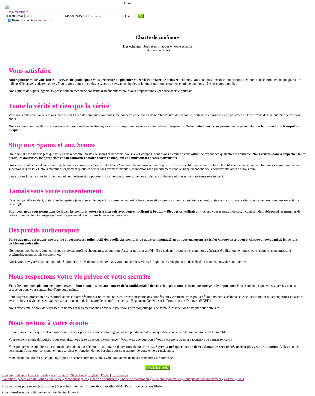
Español (62, 375)
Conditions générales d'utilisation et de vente (32, 379)
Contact (229, 379)
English (93, 375)
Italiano (20, 375)
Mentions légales (76, 379)
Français (7, 375)
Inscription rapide (157, 367)
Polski (105, 375)
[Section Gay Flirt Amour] (131, 16)
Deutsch (33, 375)
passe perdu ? (43, 20)
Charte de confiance (104, 379)
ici (78, 392)
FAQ (240, 379)
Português (48, 375)
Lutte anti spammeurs (167, 379)
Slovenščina (120, 375)
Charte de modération (135, 379)
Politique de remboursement (202, 379)
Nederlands (78, 375)
